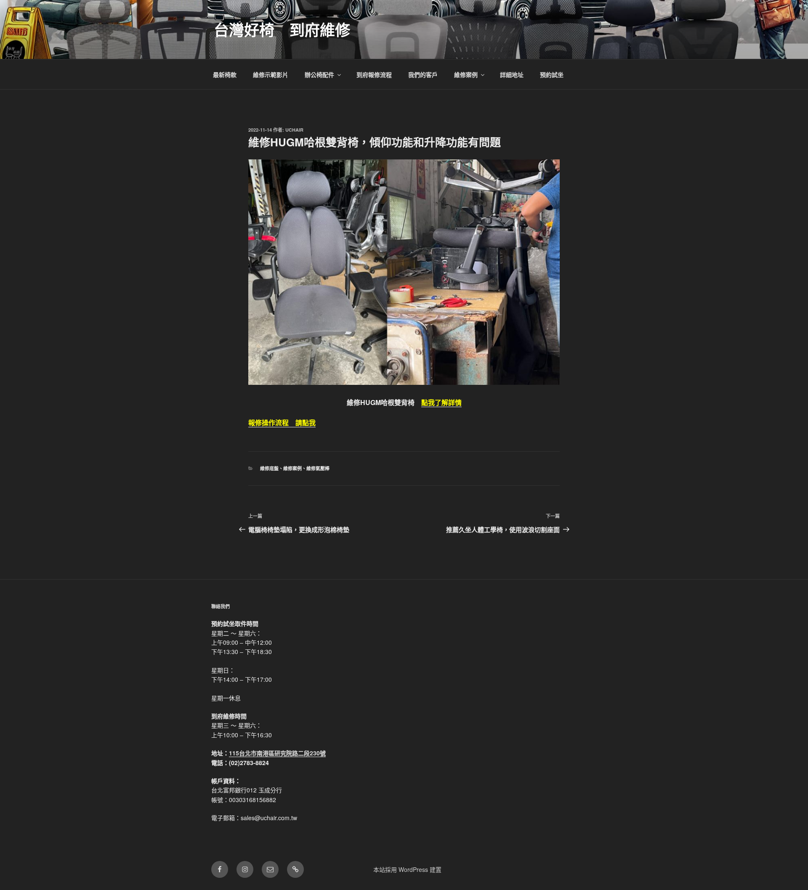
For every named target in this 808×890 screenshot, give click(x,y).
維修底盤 (269, 468)
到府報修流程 (374, 74)
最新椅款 (225, 74)
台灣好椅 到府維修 (282, 29)
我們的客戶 (423, 74)
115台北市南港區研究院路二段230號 (277, 753)
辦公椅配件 (319, 74)
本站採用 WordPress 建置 (407, 869)
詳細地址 (512, 74)
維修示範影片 (270, 74)
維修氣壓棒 (318, 468)
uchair (294, 130)
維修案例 (466, 74)
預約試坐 (551, 74)
